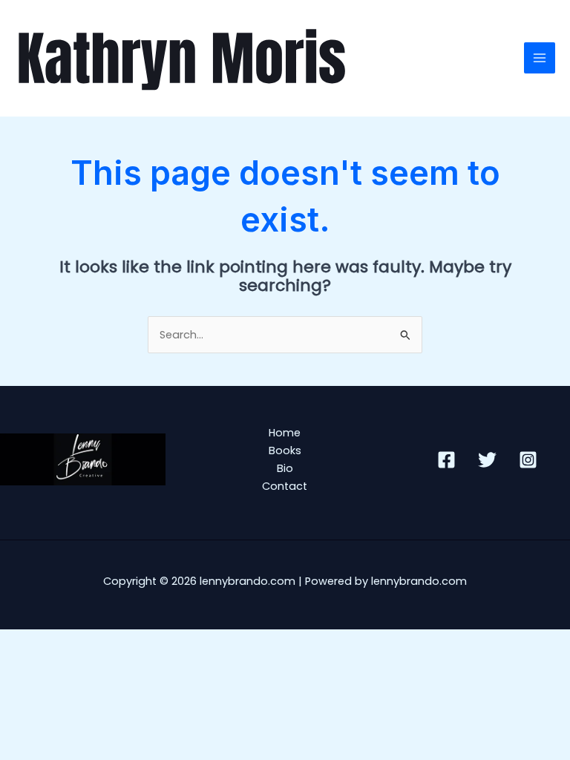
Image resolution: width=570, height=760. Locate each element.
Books (285, 450)
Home (285, 432)
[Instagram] (528, 460)
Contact (284, 486)
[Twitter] (487, 460)
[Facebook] (446, 460)
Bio (285, 468)
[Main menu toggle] (539, 57)
